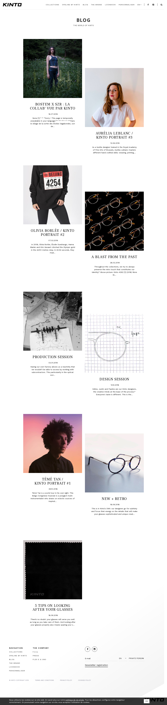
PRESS (36, 656)
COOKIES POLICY (84, 680)
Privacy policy (66, 680)
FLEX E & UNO (39, 659)
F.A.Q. (35, 652)
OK (146, 701)
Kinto (12, 4)
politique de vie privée (74, 700)
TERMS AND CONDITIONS (44, 680)
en (139, 5)
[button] (123, 658)
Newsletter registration (96, 665)
